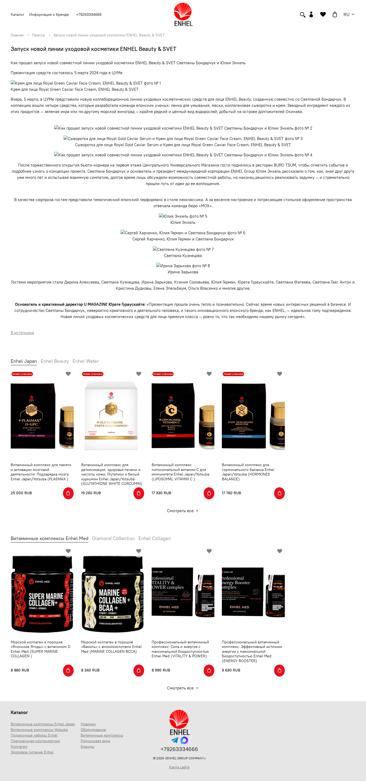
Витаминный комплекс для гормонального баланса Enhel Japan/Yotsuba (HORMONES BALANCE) (248, 471)
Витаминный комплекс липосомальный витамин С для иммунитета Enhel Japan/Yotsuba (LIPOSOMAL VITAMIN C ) (180, 471)
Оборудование (93, 729)
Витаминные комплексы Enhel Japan (43, 724)
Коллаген (19, 746)
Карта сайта (179, 767)
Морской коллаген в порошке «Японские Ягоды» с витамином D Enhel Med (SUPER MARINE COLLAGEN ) (40, 649)
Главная (17, 35)
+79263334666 (89, 14)
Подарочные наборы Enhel (34, 735)
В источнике (22, 332)
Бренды (87, 746)
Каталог (19, 712)
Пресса (38, 35)
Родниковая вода (95, 740)
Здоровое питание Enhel (32, 752)
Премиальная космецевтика (35, 740)
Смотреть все (181, 510)
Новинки (88, 724)
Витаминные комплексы (102, 735)
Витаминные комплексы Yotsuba (39, 729)
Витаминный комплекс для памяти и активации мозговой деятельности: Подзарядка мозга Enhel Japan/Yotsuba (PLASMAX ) (41, 471)
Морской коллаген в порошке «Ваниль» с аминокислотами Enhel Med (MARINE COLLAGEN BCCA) (111, 647)
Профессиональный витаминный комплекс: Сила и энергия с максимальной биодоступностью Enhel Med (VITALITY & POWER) (180, 649)
